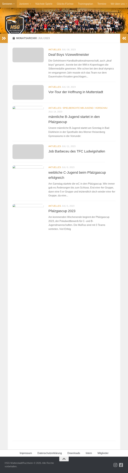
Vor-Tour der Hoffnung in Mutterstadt (75, 92)
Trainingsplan (85, 3)
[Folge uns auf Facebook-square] (121, 465)
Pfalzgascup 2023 (61, 211)
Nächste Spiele (43, 3)
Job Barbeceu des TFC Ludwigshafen (76, 151)
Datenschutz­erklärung (49, 453)
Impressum (26, 453)
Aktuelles (54, 49)
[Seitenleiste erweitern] (4, 38)
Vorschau (101, 108)
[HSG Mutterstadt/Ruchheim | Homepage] (15, 27)
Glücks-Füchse (65, 3)
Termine (101, 3)
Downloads (73, 453)
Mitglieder (103, 453)
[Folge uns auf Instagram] (115, 465)
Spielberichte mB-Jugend (78, 108)
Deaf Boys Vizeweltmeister (68, 55)
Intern (89, 453)
